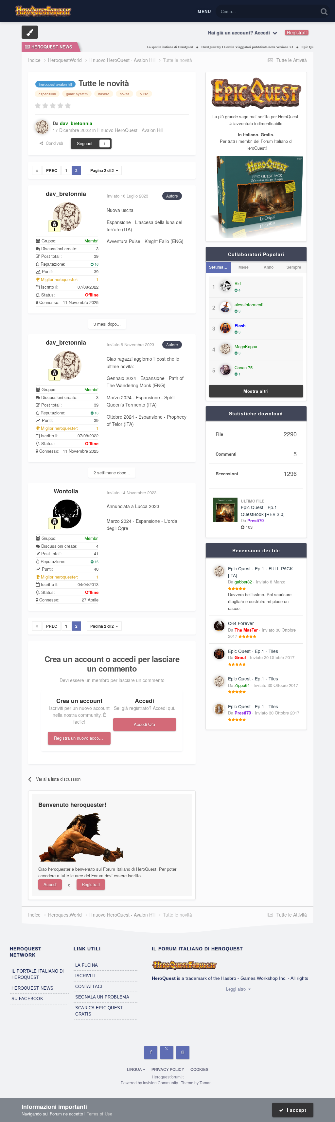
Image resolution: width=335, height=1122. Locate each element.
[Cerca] (324, 11)
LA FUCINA (86, 965)
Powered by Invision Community (149, 1083)
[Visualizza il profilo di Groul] (219, 653)
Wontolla (66, 491)
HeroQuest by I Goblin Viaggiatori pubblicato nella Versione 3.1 (235, 47)
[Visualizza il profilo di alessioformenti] (225, 307)
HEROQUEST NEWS (32, 988)
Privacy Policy (167, 1069)
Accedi (50, 884)
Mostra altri (256, 391)
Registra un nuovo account (79, 738)
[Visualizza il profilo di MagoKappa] (225, 348)
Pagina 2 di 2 (103, 170)
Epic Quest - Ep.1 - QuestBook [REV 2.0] (263, 510)
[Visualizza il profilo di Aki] (225, 286)
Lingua (135, 1069)
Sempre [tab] (294, 267)
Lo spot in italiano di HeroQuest (157, 47)
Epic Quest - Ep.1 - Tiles (253, 651)
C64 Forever (241, 623)
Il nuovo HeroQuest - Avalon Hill (130, 130)
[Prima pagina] (37, 170)
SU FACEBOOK (27, 998)
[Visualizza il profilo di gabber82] (219, 571)
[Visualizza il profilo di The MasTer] (219, 626)
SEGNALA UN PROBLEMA (102, 997)
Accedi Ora (144, 724)
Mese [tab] (243, 267)
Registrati (297, 32)
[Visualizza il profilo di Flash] (225, 327)
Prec (51, 170)
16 (96, 264)
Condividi (53, 143)
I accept (295, 1110)
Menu (204, 11)
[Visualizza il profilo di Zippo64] (219, 681)
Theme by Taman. (197, 1083)
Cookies (199, 1069)
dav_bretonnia (66, 193)
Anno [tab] (268, 267)
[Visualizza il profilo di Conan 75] (225, 369)
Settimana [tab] (218, 267)
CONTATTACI (88, 986)
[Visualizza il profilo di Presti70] (219, 709)
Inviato (270, 582)
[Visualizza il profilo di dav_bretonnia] (42, 127)
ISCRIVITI (85, 975)
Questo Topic (297, 11)
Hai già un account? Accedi (240, 32)
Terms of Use (99, 1114)
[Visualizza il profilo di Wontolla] (67, 514)
